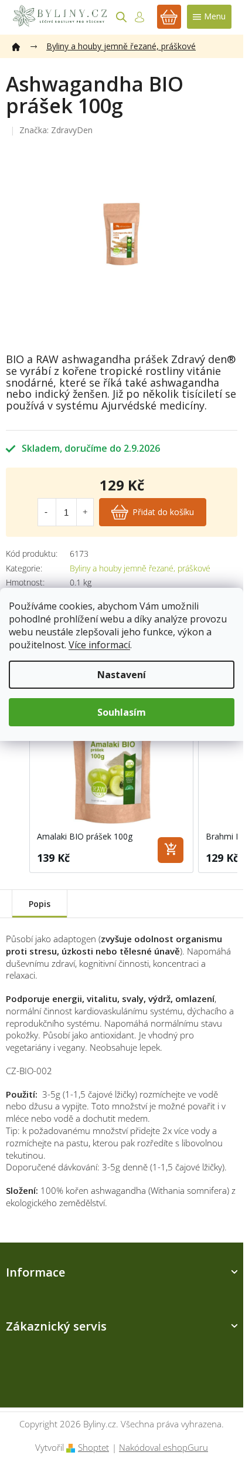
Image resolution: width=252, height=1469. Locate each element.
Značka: (56, 130)
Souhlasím (121, 712)
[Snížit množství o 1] (46, 512)
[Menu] (209, 17)
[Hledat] (121, 17)
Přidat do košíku (163, 511)
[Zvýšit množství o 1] (85, 512)
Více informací (99, 644)
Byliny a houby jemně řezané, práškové (140, 568)
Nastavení (121, 674)
